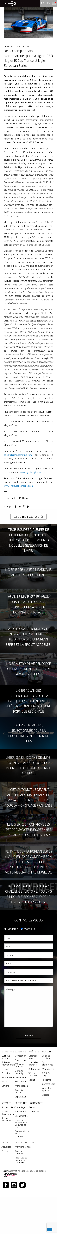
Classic (45, 1094)
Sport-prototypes (47, 1063)
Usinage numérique (20, 1072)
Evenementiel (21, 1116)
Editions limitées (46, 1057)
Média (4, 1142)
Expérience (21, 1103)
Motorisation (21, 1085)
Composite (20, 1077)
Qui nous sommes (5, 1057)
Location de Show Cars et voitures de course (21, 1123)
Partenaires (34, 1111)
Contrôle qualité (19, 1091)
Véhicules (47, 1051)
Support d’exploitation (7, 1113)
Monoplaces (48, 1069)
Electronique (21, 1081)
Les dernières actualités (28, 517)
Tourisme (46, 1079)
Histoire (5, 1069)
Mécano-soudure (19, 1065)
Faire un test (21, 1111)
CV (5, 1031)
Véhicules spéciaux (32, 1074)
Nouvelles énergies (33, 1063)
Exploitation (20, 1096)
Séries (32, 1107)
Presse (4, 1151)
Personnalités (8, 1077)
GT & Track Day (47, 1074)
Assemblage (21, 1060)
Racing (31, 1079)
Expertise (20, 1051)
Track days (20, 1107)
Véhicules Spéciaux (46, 1089)
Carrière (5, 1085)
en (48, 3)
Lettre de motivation (13, 1042)
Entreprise (7, 1051)
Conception (20, 1055)
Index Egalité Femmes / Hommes (21, 1160)
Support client (8, 1107)
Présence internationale (8, 1063)
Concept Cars (48, 1084)
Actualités (6, 1146)
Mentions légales (23, 1146)
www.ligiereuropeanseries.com (18, 485)
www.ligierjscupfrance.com (33, 472)
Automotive (34, 1069)
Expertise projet (32, 1057)
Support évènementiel (7, 1119)
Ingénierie (33, 1051)
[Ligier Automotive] (9, 3)
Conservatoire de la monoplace (22, 1133)
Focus (4, 1081)
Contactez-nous (24, 1142)
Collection (6, 1073)
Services (6, 1103)
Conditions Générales (20, 1152)
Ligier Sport (36, 1103)
